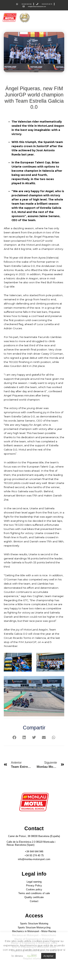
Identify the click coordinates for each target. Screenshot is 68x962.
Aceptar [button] (48, 955)
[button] (14, 737)
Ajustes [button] (31, 955)
